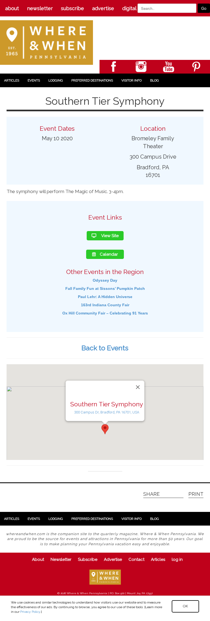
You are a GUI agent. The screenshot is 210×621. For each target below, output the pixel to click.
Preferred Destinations (92, 80)
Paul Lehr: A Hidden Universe (105, 297)
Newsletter (40, 8)
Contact (136, 559)
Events (34, 80)
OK (185, 606)
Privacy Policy (30, 612)
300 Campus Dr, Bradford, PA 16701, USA (106, 412)
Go (203, 8)
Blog (154, 80)
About (12, 8)
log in (177, 559)
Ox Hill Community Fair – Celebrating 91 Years (105, 313)
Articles (11, 80)
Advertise (103, 8)
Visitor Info (131, 80)
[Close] (137, 387)
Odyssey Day (105, 280)
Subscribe (72, 8)
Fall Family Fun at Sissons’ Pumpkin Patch (105, 288)
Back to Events (105, 348)
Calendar (109, 254)
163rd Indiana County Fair (105, 305)
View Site (109, 235)
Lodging (55, 80)
